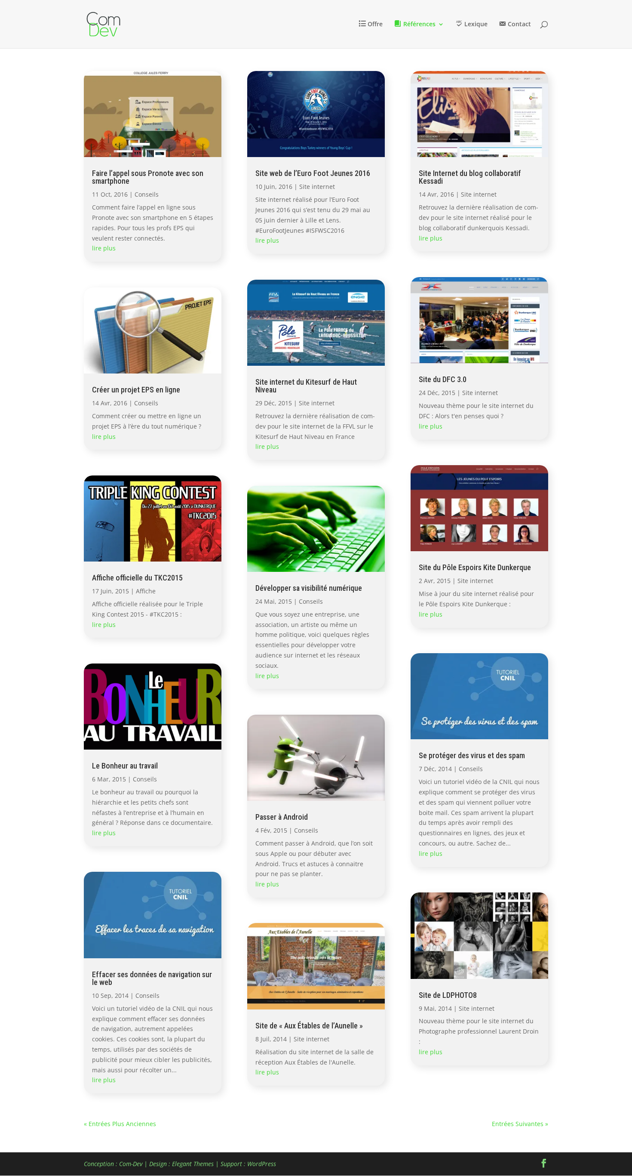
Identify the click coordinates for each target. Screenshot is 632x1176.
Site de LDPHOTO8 (448, 995)
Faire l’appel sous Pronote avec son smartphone (147, 177)
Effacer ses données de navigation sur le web (152, 978)
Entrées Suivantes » (520, 1124)
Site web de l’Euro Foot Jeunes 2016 (312, 173)
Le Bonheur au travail (125, 765)
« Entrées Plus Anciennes (120, 1124)
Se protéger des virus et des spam (472, 755)
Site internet (317, 186)
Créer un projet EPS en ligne (136, 389)
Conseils (147, 194)
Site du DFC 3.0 (442, 379)
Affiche (146, 591)
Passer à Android (281, 816)
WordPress (261, 1164)
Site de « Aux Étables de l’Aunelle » (309, 1025)
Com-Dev (130, 1164)
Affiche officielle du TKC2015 (137, 577)
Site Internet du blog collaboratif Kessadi (470, 177)
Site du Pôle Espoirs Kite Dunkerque (475, 567)
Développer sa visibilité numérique (308, 588)
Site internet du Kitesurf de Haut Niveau (306, 385)
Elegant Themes (193, 1164)
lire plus (104, 248)
